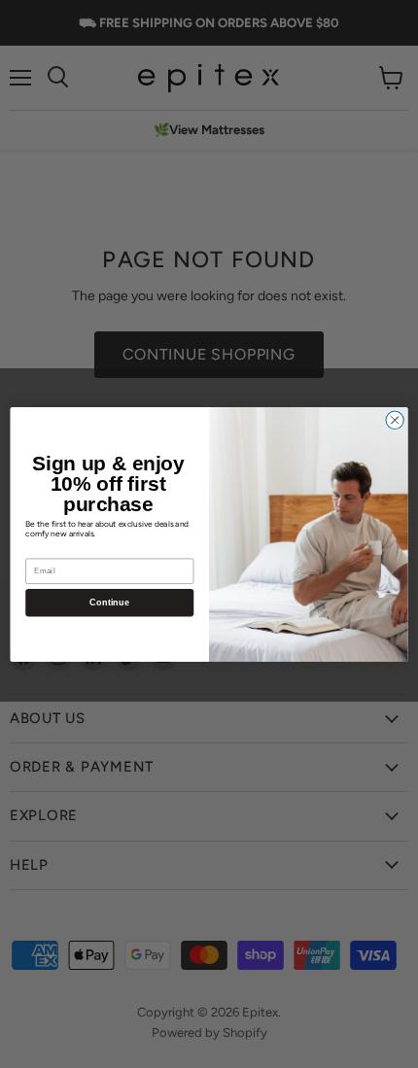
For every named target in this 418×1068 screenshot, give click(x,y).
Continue (109, 601)
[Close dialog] (394, 420)
